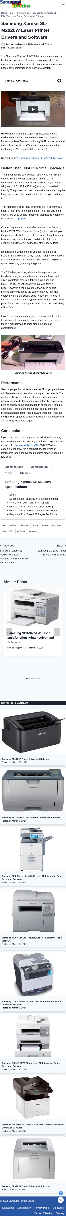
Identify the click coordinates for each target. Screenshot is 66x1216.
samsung (56, 525)
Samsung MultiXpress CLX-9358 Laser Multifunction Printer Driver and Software (33, 877)
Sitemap (59, 1213)
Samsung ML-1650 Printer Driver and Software (26, 1186)
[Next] (57, 632)
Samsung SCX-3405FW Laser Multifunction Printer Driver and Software (30, 637)
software (21, 531)
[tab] (13, 467)
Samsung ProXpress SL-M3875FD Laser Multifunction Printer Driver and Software (33, 1126)
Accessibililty (24, 1208)
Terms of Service (43, 1213)
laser (35, 525)
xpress (32, 531)
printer (45, 525)
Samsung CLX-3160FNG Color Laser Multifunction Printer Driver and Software (32, 1003)
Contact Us (8, 1208)
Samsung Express (16, 48)
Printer (4, 48)
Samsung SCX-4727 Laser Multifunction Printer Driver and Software (32, 939)
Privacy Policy (42, 1208)
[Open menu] (63, 3)
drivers (13, 525)
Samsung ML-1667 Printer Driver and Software (26, 759)
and (5, 525)
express (25, 525)
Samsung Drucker (17, 44)
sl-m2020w (8, 531)
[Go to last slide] (9, 632)
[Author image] (3, 44)
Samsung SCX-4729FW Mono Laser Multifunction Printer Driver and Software (31, 1064)
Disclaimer (58, 1208)
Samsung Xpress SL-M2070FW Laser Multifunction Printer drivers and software (15, 554)
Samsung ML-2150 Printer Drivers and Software (51, 550)
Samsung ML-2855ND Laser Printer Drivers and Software (31, 817)
